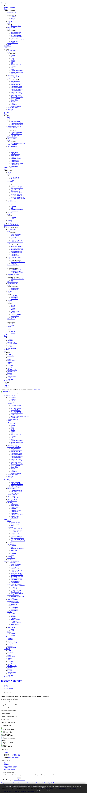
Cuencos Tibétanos (12, 43)
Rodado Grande (15, 178)
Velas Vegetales (11, 138)
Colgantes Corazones (16, 192)
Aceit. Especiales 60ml (17, 246)
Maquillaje (10, 340)
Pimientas (13, 309)
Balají (12, 58)
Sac (12, 67)
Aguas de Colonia (16, 234)
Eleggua (9, 362)
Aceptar (49, 790)
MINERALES (8, 168)
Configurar (39, 790)
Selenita (9, 212)
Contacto (6, 387)
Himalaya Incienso (12, 366)
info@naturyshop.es (13, 757)
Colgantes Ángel (15, 191)
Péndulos (13, 308)
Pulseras (9, 291)
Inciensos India (11, 50)
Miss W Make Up (12, 370)
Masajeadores (14, 211)
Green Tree (10, 365)
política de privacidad (19, 780)
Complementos (11, 27)
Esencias (9, 21)
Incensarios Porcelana (17, 36)
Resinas (9, 110)
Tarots (12, 325)
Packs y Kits (14, 100)
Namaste (13, 66)
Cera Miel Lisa (15, 135)
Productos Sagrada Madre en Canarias (52, 782)
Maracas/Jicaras (15, 316)
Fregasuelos (14, 263)
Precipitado (14, 313)
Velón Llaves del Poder (17, 163)
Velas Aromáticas (12, 144)
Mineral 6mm (14, 297)
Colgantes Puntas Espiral (17, 197)
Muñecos (13, 317)
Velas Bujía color (15, 121)
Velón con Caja (15, 157)
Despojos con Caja (16, 269)
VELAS (6, 112)
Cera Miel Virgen (12, 127)
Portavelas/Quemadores (17, 209)
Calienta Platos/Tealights (14, 126)
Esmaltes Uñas (11, 342)
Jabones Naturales (11, 680)
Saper (9, 377)
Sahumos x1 (14, 104)
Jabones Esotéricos (12, 283)
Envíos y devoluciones (10, 767)
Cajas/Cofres (14, 38)
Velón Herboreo (15, 161)
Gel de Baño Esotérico (17, 272)
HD (12, 63)
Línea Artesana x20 (16, 106)
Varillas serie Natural (16, 83)
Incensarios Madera (16, 32)
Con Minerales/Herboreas (18, 143)
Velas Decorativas (12, 146)
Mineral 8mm (14, 299)
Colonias (13, 237)
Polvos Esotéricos (15, 311)
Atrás (5, 9)
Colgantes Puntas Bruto (17, 195)
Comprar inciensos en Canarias (9, 782)
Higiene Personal (12, 343)
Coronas (13, 305)
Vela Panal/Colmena (16, 134)
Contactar (6, 752)
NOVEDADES (8, 380)
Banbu (9, 359)
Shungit (9, 220)
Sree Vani (13, 73)
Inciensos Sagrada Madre (14, 77)
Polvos (13, 103)
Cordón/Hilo (14, 296)
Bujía (8, 117)
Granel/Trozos (11, 222)
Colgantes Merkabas (16, 194)
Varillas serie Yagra (16, 95)
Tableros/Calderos (16, 314)
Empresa (6, 385)
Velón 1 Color (14, 152)
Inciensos (9, 346)
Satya (12, 69)
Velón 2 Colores (15, 154)
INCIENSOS (7, 46)
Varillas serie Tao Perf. (17, 89)
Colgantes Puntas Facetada (18, 198)
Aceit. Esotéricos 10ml (17, 248)
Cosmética (10, 339)
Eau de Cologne (15, 238)
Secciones (6, 382)
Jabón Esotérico (15, 288)
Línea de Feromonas (12, 282)
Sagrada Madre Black (17, 70)
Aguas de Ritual (15, 235)
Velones (9, 147)
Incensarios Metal (15, 33)
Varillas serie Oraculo (16, 94)
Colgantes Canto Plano (17, 188)
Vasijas (9, 326)
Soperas (13, 331)
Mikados (13, 16)
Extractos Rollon (15, 254)
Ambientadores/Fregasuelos (14, 257)
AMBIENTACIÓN (9, 7)
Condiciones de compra (10, 766)
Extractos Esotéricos (16, 251)
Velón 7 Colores (15, 155)
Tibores (13, 333)
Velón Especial (15, 160)
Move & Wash (11, 371)
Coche (12, 19)
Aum (12, 56)
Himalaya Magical (16, 64)
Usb (12, 208)
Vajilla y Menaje (11, 348)
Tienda (6, 6)
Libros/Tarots (11, 319)
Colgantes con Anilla (16, 189)
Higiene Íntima (11, 345)
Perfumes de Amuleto (16, 240)
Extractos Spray (15, 255)
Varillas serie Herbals (16, 86)
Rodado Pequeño (15, 177)
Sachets (13, 18)
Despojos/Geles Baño (13, 265)
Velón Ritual (14, 166)
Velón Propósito (15, 164)
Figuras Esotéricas (12, 137)
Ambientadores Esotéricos (18, 262)
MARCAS (7, 350)
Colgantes (10, 181)
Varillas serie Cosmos (16, 84)
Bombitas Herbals (15, 98)
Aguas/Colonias (11, 229)
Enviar (19, 778)
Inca (8, 368)
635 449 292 (16, 755)
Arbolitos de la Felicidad (17, 279)
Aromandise (10, 356)
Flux (8, 363)
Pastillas (13, 101)
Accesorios (10, 223)
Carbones (10, 109)
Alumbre (9, 200)
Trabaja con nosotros (9, 769)
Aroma (13, 55)
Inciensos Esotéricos (12, 75)
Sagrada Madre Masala (17, 72)
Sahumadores (14, 41)
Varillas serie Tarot (16, 90)
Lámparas (13, 206)
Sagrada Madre (11, 376)
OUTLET (7, 334)
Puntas (12, 180)
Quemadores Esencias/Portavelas (20, 40)
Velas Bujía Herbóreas (17, 123)
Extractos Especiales (16, 252)
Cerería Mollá (11, 360)
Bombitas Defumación (17, 97)
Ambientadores (11, 12)
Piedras (9, 172)
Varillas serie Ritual (16, 92)
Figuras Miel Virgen (16, 132)
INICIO (6, 685)
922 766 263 (16, 754)
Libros (12, 323)
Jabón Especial (15, 289)
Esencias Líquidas (16, 26)
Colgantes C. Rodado (16, 186)
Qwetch (9, 374)
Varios (9, 44)
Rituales (9, 300)
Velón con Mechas (16, 158)
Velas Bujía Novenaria (17, 124)
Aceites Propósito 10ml (17, 249)
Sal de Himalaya (11, 201)
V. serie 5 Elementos (16, 87)
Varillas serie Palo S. (16, 81)
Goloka (13, 61)
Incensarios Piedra (16, 35)
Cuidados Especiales (13, 274)
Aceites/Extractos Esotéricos (15, 242)
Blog (5, 383)
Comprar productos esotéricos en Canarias (29, 782)
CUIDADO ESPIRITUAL (11, 225)
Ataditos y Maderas (12, 107)
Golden (13, 60)
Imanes (13, 306)
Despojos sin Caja (16, 271)
